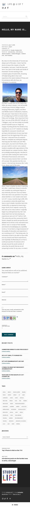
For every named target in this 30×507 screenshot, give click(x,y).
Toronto (5, 420)
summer (11, 418)
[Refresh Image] (17, 316)
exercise (22, 397)
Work (13, 423)
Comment (5, 276)
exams (16, 397)
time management (19, 418)
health (11, 403)
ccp (19, 394)
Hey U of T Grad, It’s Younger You (12, 355)
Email (4, 292)
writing (18, 423)
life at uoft (24, 406)
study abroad (18, 415)
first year (5, 400)
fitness (11, 400)
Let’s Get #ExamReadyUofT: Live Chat (13, 361)
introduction (11, 52)
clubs (23, 394)
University (11, 420)
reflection (5, 412)
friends (25, 400)
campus (9, 394)
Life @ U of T (15, 4)
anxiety (9, 392)
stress (21, 412)
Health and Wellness (19, 403)
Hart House (5, 403)
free (20, 400)
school (11, 412)
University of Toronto (21, 420)
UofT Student (8, 55)
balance (24, 392)
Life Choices (19, 52)
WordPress (5, 494)
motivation (13, 409)
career (14, 394)
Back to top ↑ (17, 494)
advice (4, 392)
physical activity (22, 409)
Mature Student (6, 53)
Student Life (18, 50)
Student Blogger (15, 53)
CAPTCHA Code (6, 326)
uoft (9, 423)
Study (11, 415)
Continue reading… (6, 351)
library (17, 406)
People (12, 50)
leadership (5, 406)
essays (11, 397)
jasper (10, 46)
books (4, 394)
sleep (16, 412)
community (5, 397)
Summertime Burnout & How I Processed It (15, 349)
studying (5, 418)
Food (16, 400)
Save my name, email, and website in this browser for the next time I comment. (13, 310)
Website (4, 299)
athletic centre (16, 392)
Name (4, 284)
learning (12, 406)
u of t (4, 423)
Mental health (6, 409)
